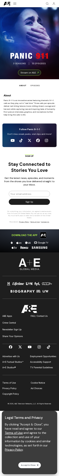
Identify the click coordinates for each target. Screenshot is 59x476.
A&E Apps (7, 316)
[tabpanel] (29, 169)
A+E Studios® (9, 367)
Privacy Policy (9, 388)
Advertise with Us (11, 356)
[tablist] (29, 83)
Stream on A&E (28, 72)
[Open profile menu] (53, 3)
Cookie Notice (38, 382)
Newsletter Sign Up (12, 329)
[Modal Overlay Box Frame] (29, 190)
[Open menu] (15, 3)
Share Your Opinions (12, 336)
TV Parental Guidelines (41, 367)
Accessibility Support (40, 362)
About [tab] (22, 85)
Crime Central (9, 322)
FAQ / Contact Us (39, 316)
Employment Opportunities (43, 356)
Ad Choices (36, 388)
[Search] (47, 3)
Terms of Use (9, 382)
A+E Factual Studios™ (12, 362)
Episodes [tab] (35, 85)
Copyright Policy (10, 394)
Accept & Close (28, 465)
